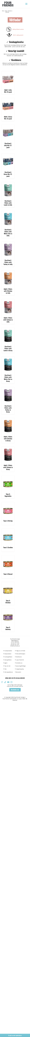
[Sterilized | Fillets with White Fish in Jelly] (8, 212)
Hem (3, 10)
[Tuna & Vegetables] (8, 476)
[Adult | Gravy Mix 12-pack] (8, 99)
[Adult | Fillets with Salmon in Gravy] (8, 447)
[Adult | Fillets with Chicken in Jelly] (8, 271)
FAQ (5, 669)
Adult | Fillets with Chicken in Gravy (8, 438)
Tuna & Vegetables (8, 495)
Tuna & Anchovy (8, 628)
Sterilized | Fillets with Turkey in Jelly (8, 262)
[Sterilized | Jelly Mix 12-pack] (8, 125)
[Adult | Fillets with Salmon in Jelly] (8, 300)
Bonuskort (18, 672)
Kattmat (10, 10)
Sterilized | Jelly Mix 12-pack (8, 145)
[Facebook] (2, 682)
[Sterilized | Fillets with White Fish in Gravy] (8, 357)
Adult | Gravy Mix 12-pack (8, 118)
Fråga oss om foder (20, 650)
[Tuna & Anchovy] (8, 609)
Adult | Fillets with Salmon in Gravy (8, 467)
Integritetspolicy (20, 669)
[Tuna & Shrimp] (8, 503)
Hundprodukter (8, 650)
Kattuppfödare (7, 660)
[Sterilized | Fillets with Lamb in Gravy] (8, 328)
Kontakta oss (19, 663)
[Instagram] (11, 682)
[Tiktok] (5, 682)
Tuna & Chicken (8, 601)
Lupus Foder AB (20, 660)
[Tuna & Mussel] (8, 556)
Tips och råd (7, 666)
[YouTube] (8, 682)
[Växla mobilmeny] (26, 4)
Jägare (5, 663)
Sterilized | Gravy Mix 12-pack (8, 174)
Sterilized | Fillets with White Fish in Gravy (8, 378)
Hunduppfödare (8, 657)
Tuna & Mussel (8, 574)
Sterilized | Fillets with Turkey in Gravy (8, 409)
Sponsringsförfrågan (21, 666)
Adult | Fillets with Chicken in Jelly (8, 291)
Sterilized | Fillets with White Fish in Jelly (8, 232)
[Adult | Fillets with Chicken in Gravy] (8, 419)
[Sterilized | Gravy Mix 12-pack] (8, 154)
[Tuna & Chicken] (8, 582)
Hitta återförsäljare (20, 653)
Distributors (19, 657)
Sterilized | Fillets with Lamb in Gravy (8, 348)
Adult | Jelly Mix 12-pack (8, 91)
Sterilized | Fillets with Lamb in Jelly (8, 203)
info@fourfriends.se (15, 646)
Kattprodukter (7, 653)
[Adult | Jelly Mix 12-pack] (8, 72)
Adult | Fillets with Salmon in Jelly (8, 320)
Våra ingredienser (8, 672)
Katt (6, 10)
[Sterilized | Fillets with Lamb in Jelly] (8, 183)
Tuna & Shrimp (8, 521)
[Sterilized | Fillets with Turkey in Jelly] (8, 242)
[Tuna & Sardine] (8, 529)
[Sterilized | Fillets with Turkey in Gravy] (8, 388)
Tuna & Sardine (8, 547)
